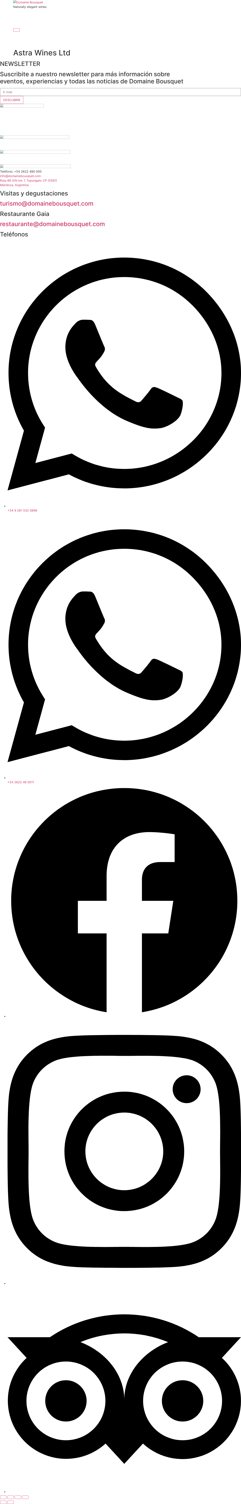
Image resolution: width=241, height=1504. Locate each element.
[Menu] (16, 30)
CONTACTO (208, 15)
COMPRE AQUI (120, 22)
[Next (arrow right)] (10, 1502)
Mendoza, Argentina (14, 185)
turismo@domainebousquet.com (46, 203)
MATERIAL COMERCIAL (186, 15)
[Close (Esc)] (25, 1497)
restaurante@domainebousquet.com (52, 224)
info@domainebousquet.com (20, 176)
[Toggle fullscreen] (10, 1497)
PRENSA (162, 15)
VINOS (48, 15)
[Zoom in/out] (3, 1497)
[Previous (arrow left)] (3, 1502)
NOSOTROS (32, 15)
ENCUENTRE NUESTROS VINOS (133, 15)
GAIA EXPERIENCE (68, 15)
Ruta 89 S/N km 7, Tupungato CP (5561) (28, 180)
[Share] (18, 1497)
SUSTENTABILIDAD (96, 15)
